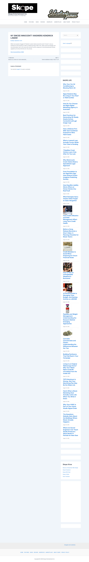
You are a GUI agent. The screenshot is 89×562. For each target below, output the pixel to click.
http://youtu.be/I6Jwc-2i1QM (17, 51)
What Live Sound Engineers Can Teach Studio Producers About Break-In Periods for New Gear (70, 431)
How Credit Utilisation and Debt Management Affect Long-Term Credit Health (70, 219)
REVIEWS (36, 552)
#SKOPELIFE (42, 552)
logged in (19, 69)
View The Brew (66, 476)
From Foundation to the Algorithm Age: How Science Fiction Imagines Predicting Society (70, 175)
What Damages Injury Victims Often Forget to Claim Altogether (70, 198)
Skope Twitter (66, 474)
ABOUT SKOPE (57, 552)
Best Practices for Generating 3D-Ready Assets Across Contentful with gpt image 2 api (70, 118)
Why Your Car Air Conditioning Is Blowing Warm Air (69, 86)
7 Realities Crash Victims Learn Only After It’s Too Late (69, 152)
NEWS (31, 552)
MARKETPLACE (49, 552)
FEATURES (26, 552)
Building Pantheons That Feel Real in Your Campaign (70, 356)
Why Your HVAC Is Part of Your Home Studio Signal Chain (70, 406)
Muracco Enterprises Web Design (70, 467)
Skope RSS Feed (66, 471)
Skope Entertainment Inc (17, 14)
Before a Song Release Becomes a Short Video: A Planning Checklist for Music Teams (71, 232)
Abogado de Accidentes (69, 544)
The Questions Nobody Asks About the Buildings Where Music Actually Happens (70, 417)
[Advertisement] (72, 501)
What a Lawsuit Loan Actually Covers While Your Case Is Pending (71, 142)
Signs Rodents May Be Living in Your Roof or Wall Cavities (71, 95)
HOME (21, 552)
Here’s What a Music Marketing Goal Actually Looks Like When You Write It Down (70, 394)
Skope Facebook (67, 469)
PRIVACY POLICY (65, 552)
